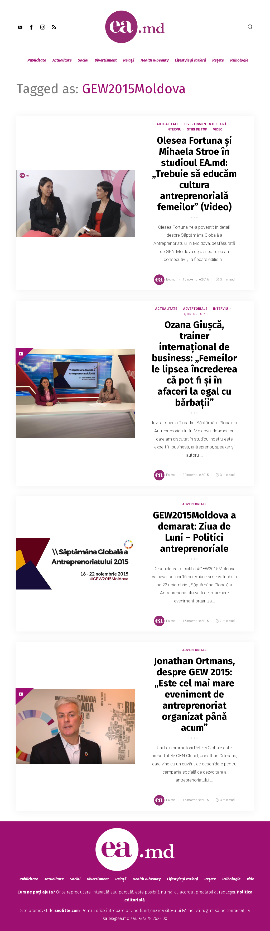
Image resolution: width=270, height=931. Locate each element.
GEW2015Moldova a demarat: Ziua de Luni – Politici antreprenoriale (194, 531)
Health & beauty (155, 60)
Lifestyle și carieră (190, 60)
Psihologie (239, 60)
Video (218, 129)
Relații (128, 60)
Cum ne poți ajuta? (36, 892)
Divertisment (106, 60)
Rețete (218, 60)
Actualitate (62, 60)
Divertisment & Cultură (205, 124)
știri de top (197, 129)
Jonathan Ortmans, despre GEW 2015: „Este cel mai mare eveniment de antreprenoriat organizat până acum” (194, 694)
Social (83, 60)
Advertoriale (195, 309)
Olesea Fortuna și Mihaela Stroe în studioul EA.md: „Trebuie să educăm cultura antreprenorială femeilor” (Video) (194, 174)
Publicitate (36, 60)
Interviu (173, 129)
